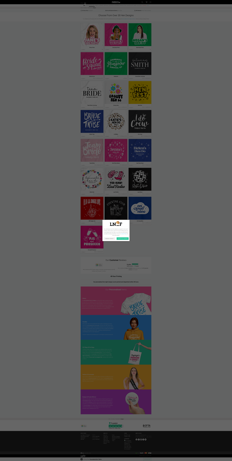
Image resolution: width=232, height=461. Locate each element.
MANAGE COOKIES (109, 238)
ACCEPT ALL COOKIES (122, 238)
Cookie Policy (124, 233)
